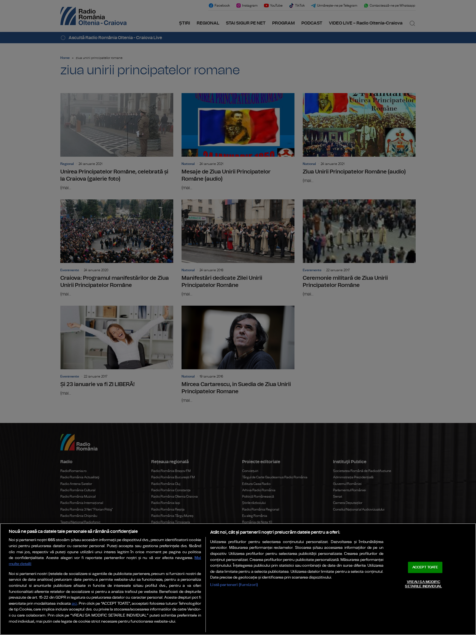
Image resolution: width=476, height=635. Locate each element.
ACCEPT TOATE (425, 567)
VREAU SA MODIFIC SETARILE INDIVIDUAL (423, 584)
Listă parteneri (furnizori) (234, 585)
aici (74, 604)
